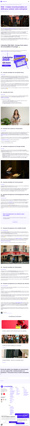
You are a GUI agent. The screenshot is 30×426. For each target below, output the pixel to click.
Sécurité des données (18, 394)
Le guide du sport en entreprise (26, 395)
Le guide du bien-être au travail (26, 392)
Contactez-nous (11, 402)
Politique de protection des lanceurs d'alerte (12, 413)
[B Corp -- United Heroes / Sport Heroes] (2, 394)
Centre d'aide (12, 408)
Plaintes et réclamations (12, 410)
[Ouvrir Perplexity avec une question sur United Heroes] (5, 399)
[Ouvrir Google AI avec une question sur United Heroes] (1, 401)
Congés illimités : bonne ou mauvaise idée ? (13, 360)
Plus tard (26, 423)
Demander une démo (12, 400)
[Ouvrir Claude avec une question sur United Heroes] (3, 399)
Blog (24, 388)
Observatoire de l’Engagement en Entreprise (9, 28)
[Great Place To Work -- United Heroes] (4, 394)
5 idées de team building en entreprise (11, 345)
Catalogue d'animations (12, 396)
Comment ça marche (12, 398)
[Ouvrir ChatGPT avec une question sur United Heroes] (1, 399)
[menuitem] (12, 388)
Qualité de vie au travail (12, 388)
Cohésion (11, 389)
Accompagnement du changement (12, 391)
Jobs (17, 392)
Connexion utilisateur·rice (12, 407)
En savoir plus (15, 221)
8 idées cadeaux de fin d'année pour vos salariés (14, 331)
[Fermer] (27, 414)
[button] (2, 425)
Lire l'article (3, 347)
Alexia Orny (5, 312)
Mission (18, 388)
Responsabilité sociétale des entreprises (12, 394)
